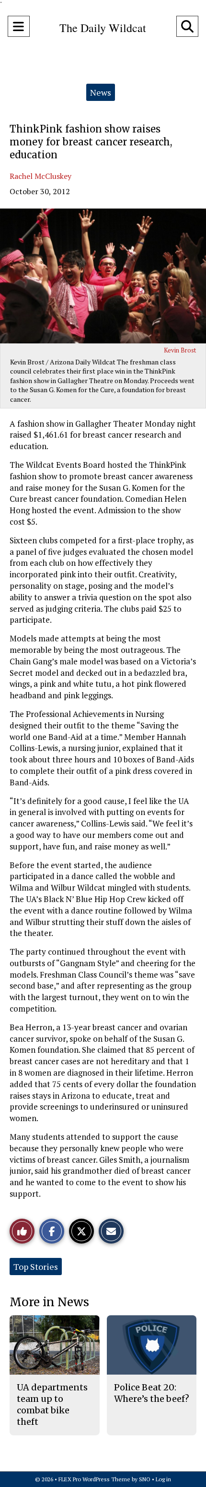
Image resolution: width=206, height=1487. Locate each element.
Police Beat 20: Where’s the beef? (151, 1393)
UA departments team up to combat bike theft (52, 1405)
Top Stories (35, 1266)
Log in (163, 1479)
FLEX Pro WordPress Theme (94, 1479)
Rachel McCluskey (40, 176)
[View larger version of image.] (103, 276)
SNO (144, 1479)
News (100, 92)
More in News (49, 1302)
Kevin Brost (180, 350)
